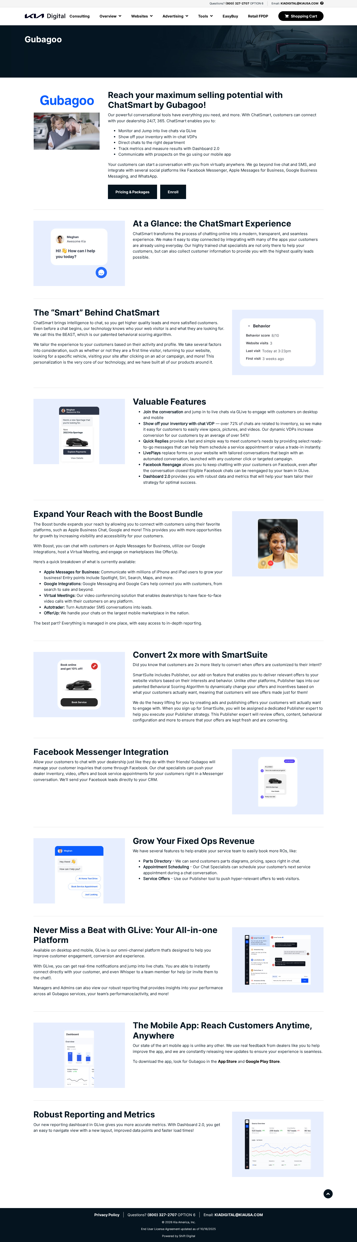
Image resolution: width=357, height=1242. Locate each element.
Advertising (173, 16)
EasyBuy (230, 16)
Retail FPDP (258, 16)
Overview (108, 16)
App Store (227, 1061)
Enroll (173, 192)
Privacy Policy (106, 1214)
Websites (140, 16)
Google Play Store (263, 1061)
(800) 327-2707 (237, 3)
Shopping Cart (304, 16)
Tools (203, 16)
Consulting (80, 16)
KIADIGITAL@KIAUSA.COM (299, 3)
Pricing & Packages (132, 192)
